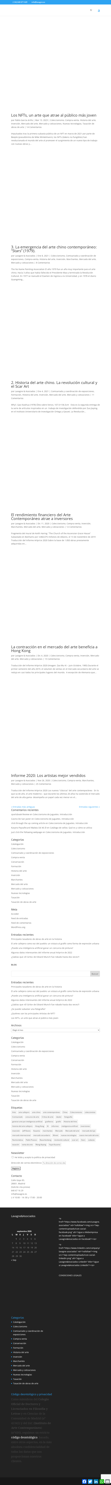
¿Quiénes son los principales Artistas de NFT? (33, 1013)
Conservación (17, 861)
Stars (83, 1140)
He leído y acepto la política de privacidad (35, 1157)
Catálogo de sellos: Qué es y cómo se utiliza (71, 827)
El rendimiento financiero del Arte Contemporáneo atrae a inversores (42, 516)
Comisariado (17, 1117)
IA (48, 1126)
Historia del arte (88, 120)
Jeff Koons (26, 1131)
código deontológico (24, 1437)
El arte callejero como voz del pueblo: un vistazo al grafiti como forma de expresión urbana (55, 943)
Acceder (15, 913)
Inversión (15, 123)
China (65, 1112)
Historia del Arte (70, 1121)
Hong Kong (39, 1126)
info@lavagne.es (19, 1194)
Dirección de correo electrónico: (26, 1162)
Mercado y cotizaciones (50, 123)
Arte (14, 1112)
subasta (91, 1140)
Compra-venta (72, 120)
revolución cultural (61, 1140)
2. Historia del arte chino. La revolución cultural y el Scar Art (54, 384)
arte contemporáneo (51, 1112)
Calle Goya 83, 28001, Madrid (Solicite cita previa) (20, 1184)
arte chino (36, 1112)
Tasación (15, 897)
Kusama (36, 1131)
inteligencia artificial (70, 1126)
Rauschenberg (45, 1140)
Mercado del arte (29, 123)
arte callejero (24, 1112)
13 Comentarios (52, 659)
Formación (16, 394)
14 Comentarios (34, 127)
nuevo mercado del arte (89, 1135)
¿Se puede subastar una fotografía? (28, 1009)
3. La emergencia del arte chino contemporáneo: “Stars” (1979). (54, 248)
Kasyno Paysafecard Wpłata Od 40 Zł (28, 827)
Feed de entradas (19, 918)
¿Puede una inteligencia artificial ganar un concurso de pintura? (42, 948)
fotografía (68, 1117)
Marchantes (72, 259)
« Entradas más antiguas (23, 806)
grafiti (58, 1121)
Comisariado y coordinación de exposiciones (72, 391)
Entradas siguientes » (89, 806)
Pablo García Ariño (24, 120)
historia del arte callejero (22, 1126)
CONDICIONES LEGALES (70, 1275)
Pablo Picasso (31, 1140)
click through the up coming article (28, 823)
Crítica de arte (47, 1117)
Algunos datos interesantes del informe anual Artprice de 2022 (41, 952)
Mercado (59, 1131)
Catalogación (17, 844)
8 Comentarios (43, 262)
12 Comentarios (74, 526)
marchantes (47, 1131)
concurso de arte (32, 1117)
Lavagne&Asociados (23, 1216)
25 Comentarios (43, 784)
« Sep (13, 1260)
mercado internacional (21, 1135)
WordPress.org (18, 927)
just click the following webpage (26, 832)
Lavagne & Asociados (25, 255)
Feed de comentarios (21, 922)
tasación (15, 1144)
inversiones (85, 1126)
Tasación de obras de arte (23, 902)
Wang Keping (41, 1144)
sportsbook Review (20, 814)
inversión (16, 1131)
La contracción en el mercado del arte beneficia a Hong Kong (54, 648)
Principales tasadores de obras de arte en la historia (36, 939)
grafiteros (49, 1121)
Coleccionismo (57, 120)
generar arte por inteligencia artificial (27, 1121)
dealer (58, 1117)
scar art (75, 1140)
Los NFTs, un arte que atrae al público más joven (53, 115)
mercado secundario (41, 1135)
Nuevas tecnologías (72, 123)
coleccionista (90, 1112)
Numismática (17, 1140)
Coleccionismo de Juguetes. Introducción (52, 814)
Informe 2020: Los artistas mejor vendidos (48, 775)
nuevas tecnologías (68, 1135)
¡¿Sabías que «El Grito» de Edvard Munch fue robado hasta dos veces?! (45, 956)
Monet (55, 1135)
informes (55, 1126)
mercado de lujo (88, 1131)
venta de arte (27, 1144)
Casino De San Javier (21, 818)
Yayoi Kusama (54, 1144)
